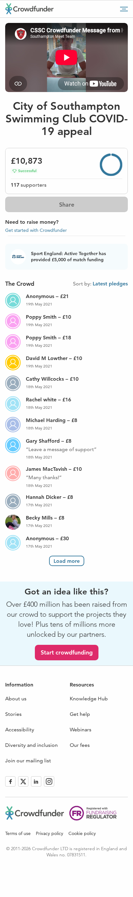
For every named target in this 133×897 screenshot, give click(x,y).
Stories (13, 714)
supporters (28, 185)
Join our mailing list (28, 761)
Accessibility (19, 730)
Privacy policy (49, 833)
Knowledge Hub (89, 699)
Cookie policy (82, 833)
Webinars (80, 730)
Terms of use (18, 833)
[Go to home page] (29, 8)
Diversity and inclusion (31, 745)
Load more (67, 561)
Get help (80, 714)
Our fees (80, 745)
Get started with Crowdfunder (36, 230)
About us (15, 699)
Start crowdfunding (67, 652)
